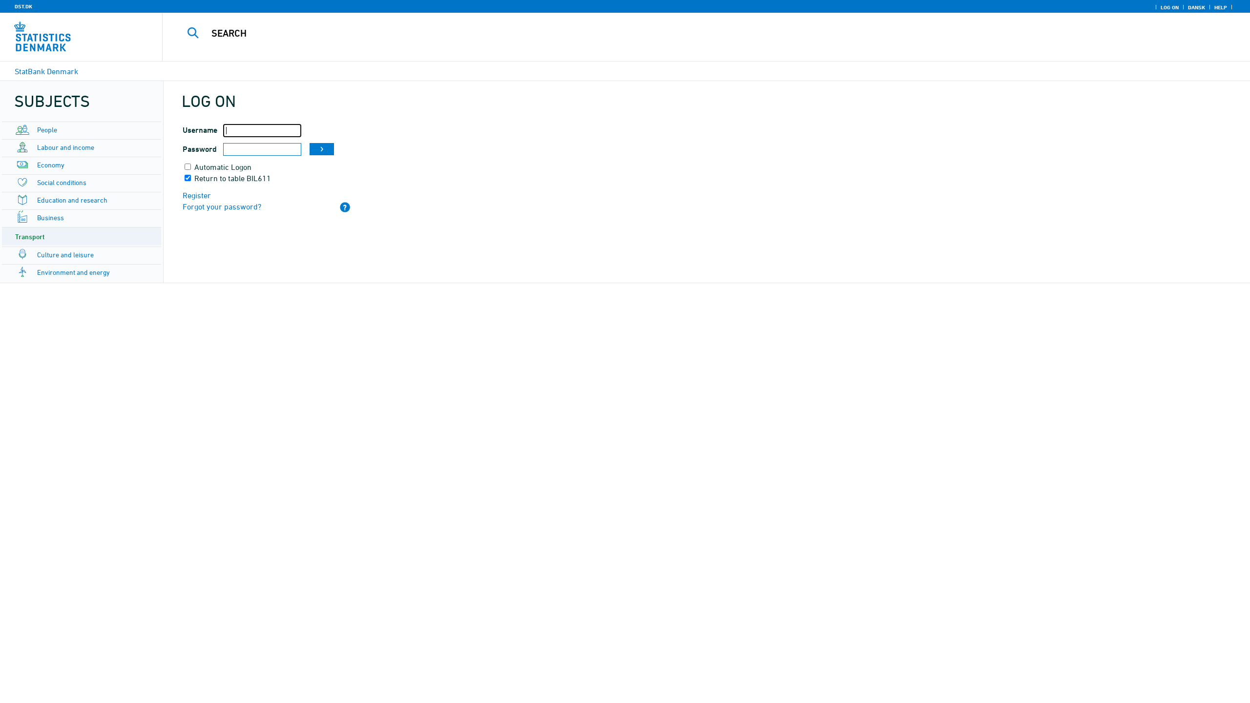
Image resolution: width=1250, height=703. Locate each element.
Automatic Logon (222, 167)
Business (50, 217)
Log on (1170, 7)
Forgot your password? (222, 206)
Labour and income (65, 147)
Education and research (72, 200)
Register (197, 195)
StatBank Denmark (46, 71)
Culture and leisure (65, 254)
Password (200, 149)
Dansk (1196, 7)
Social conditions (61, 182)
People (47, 129)
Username (200, 130)
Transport (30, 236)
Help (1220, 7)
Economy (50, 165)
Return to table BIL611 (232, 178)
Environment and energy (73, 272)
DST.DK (23, 6)
